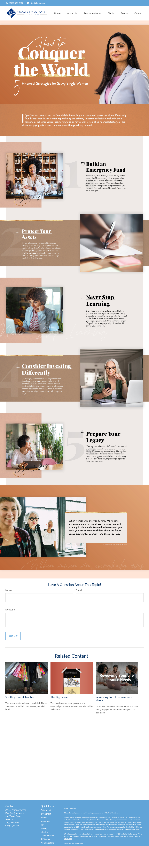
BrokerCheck (114, 813)
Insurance (45, 821)
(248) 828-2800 (16, 2)
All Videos (45, 839)
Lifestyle (44, 831)
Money (44, 828)
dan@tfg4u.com (38, 2)
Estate (44, 817)
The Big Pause (59, 697)
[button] (57, 13)
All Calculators (47, 842)
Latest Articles (47, 835)
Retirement (46, 810)
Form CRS (72, 808)
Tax (42, 824)
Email (79, 590)
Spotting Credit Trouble (19, 697)
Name (8, 590)
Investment (46, 813)
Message (10, 609)
